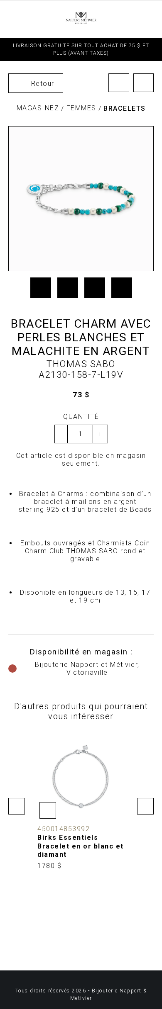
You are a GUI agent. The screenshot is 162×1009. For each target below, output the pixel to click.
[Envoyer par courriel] (121, 287)
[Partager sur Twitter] (67, 287)
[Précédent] (118, 82)
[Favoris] (47, 810)
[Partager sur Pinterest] (94, 287)
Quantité (81, 417)
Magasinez (38, 108)
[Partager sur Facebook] (40, 287)
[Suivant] (143, 82)
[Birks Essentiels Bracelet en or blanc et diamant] (81, 802)
